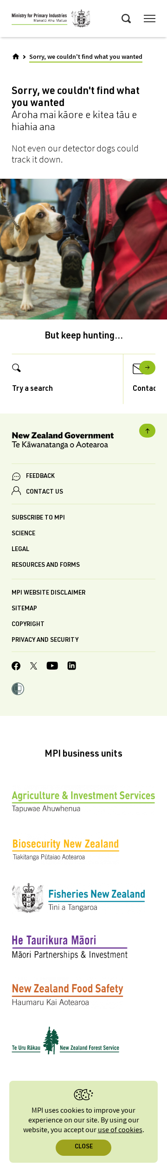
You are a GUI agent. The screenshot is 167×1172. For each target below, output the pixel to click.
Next (147, 368)
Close (84, 1147)
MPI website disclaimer (48, 593)
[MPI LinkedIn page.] (71, 667)
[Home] (16, 56)
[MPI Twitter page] (33, 667)
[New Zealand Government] (83, 442)
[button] (18, 690)
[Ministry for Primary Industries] (51, 20)
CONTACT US (44, 492)
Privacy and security (45, 641)
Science (23, 534)
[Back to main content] (147, 431)
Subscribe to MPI (38, 518)
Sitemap (24, 609)
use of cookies (120, 1130)
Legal (20, 550)
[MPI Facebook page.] (16, 667)
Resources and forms (46, 566)
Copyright (28, 625)
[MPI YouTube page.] (52, 667)
